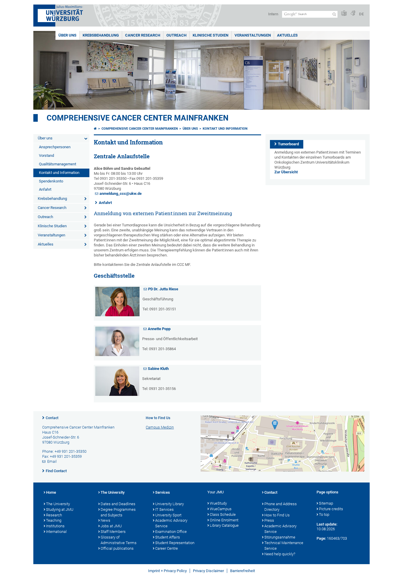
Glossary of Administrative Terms (119, 540)
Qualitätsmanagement (57, 164)
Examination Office (171, 531)
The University (58, 504)
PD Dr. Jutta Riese (163, 289)
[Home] (95, 129)
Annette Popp (159, 329)
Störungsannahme (279, 537)
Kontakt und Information (59, 172)
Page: (321, 538)
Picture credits (331, 509)
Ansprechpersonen (55, 147)
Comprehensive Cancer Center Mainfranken (137, 117)
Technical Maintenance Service (283, 546)
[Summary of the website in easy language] (344, 13)
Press (269, 520)
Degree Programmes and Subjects (118, 512)
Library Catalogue (224, 525)
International (56, 531)
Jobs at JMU (111, 526)
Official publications (117, 548)
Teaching (53, 520)
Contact (52, 418)
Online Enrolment (224, 520)
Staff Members (113, 531)
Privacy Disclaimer (208, 571)
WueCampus (221, 509)
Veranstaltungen (253, 35)
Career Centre (166, 548)
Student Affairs (167, 537)
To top (324, 514)
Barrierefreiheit (242, 571)
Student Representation (174, 543)
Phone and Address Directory (280, 507)
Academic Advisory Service (171, 523)
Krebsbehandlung (101, 35)
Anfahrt (45, 189)
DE (361, 14)
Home (51, 492)
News (105, 520)
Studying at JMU (59, 509)
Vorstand (46, 155)
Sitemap (326, 503)
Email (52, 461)
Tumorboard (288, 144)
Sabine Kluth (158, 368)
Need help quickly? (279, 554)
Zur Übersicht (286, 172)
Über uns (67, 35)
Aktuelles (287, 35)
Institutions (55, 526)
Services (162, 492)
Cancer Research (142, 35)
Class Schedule (223, 514)
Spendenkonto (51, 181)
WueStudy (218, 503)
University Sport (168, 515)
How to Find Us (277, 515)
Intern (273, 14)
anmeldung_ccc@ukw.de (120, 193)
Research (54, 515)
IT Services (164, 509)
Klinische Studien (210, 35)
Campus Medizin (160, 427)
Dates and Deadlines (118, 504)
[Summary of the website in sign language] (352, 13)
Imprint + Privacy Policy (167, 571)
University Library (169, 504)
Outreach (176, 35)
